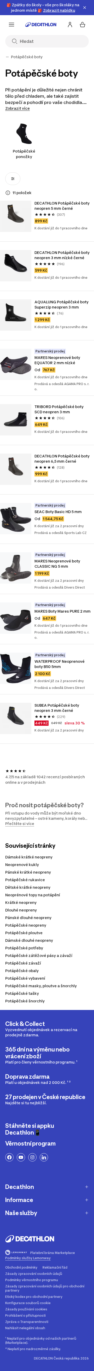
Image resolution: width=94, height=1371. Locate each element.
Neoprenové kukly (22, 864)
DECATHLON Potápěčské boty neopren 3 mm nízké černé (62, 255)
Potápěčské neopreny (25, 925)
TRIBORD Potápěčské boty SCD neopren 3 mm (59, 409)
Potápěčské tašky (22, 993)
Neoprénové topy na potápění (32, 895)
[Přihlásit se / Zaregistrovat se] (70, 24)
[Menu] (11, 24)
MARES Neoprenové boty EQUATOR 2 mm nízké (57, 360)
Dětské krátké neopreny (27, 887)
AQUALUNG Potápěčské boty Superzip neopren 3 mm (61, 304)
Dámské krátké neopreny (28, 857)
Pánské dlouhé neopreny (28, 917)
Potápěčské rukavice (25, 880)
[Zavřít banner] (84, 7)
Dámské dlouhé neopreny (29, 940)
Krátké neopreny (21, 902)
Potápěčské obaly (22, 970)
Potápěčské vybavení (25, 978)
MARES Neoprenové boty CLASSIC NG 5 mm (57, 563)
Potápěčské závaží (23, 963)
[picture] (15, 216)
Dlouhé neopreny (21, 910)
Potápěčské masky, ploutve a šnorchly (41, 986)
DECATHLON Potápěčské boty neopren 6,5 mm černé (62, 458)
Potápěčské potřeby (24, 948)
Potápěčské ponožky (24, 154)
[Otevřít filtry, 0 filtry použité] (12, 178)
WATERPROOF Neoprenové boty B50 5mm (59, 664)
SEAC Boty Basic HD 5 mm (58, 511)
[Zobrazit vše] (7, 57)
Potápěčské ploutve (24, 933)
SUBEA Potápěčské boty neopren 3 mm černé (57, 708)
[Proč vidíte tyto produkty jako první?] (7, 192)
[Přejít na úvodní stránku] (40, 24)
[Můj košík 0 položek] (82, 24)
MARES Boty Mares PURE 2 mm (62, 611)
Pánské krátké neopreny (28, 872)
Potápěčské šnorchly (25, 1001)
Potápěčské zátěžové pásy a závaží (38, 955)
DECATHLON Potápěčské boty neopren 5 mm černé (62, 206)
